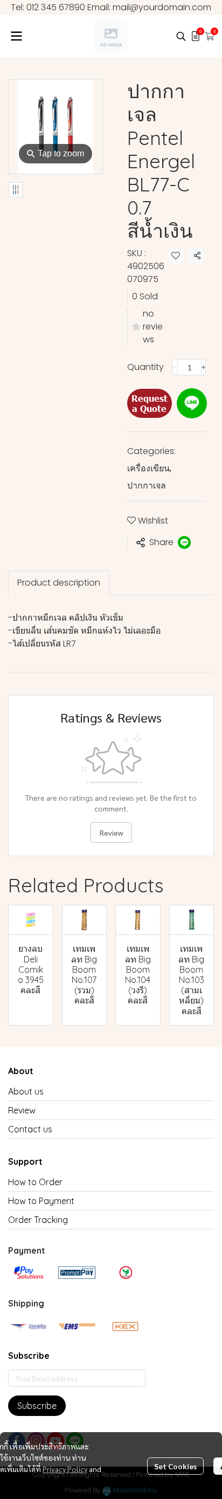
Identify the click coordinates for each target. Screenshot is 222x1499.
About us (26, 1091)
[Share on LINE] (184, 542)
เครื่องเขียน (149, 468)
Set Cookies (175, 1466)
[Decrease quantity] (175, 367)
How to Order (35, 1182)
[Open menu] (16, 36)
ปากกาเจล (146, 485)
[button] (181, 36)
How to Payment (41, 1200)
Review (111, 832)
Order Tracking (38, 1219)
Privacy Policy (65, 1469)
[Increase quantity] (204, 367)
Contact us (30, 1129)
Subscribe (37, 1405)
